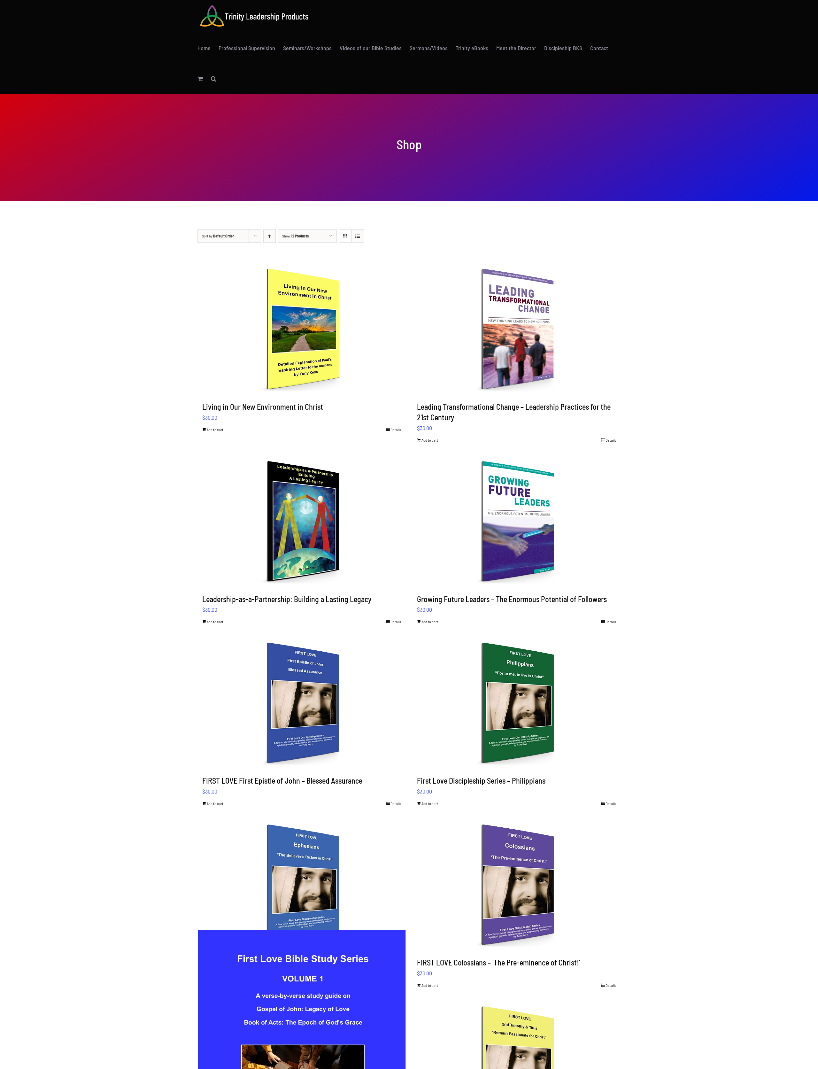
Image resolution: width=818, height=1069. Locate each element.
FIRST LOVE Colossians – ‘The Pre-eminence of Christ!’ (498, 962)
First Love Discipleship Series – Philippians (481, 780)
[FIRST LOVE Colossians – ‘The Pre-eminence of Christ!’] (516, 884)
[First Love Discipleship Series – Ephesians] (301, 884)
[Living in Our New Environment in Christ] (301, 328)
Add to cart (215, 429)
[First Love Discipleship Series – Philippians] (516, 702)
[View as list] (357, 236)
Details (395, 429)
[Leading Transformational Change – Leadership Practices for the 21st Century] (516, 328)
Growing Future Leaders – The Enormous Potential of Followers (512, 599)
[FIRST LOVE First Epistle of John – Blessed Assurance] (301, 702)
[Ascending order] (269, 236)
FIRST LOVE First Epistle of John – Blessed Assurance (282, 780)
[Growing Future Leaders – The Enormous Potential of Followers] (516, 521)
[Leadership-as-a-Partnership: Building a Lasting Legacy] (301, 521)
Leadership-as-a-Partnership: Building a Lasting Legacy (286, 599)
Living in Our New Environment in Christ (262, 406)
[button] (213, 78)
